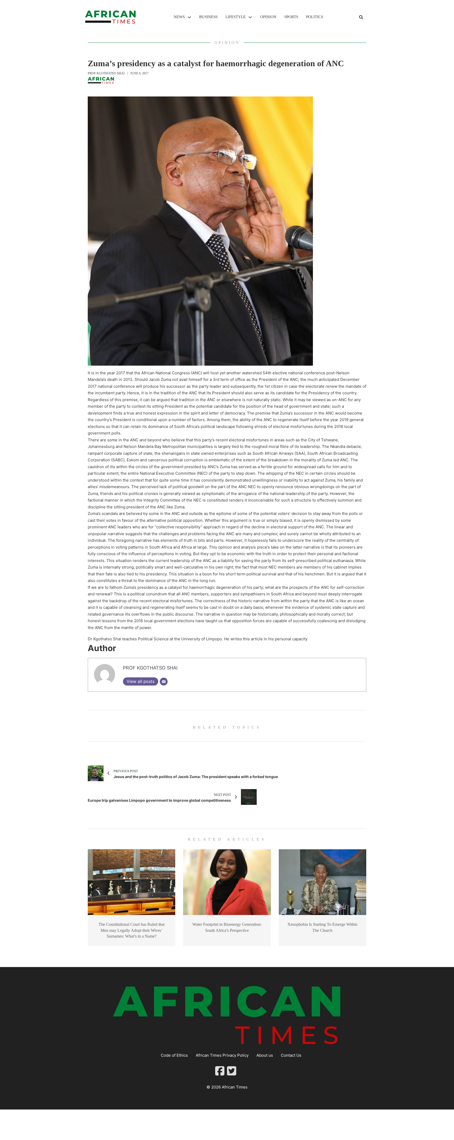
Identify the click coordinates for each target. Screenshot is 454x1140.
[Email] (164, 682)
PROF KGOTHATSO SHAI (106, 73)
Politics (314, 17)
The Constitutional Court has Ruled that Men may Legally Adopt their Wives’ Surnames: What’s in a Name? (131, 930)
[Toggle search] (361, 17)
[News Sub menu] (189, 17)
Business (208, 17)
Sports (291, 17)
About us (264, 1055)
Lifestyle (235, 17)
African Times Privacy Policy (222, 1055)
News (179, 17)
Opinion (268, 17)
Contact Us (291, 1055)
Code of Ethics (174, 1055)
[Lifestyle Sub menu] (250, 17)
